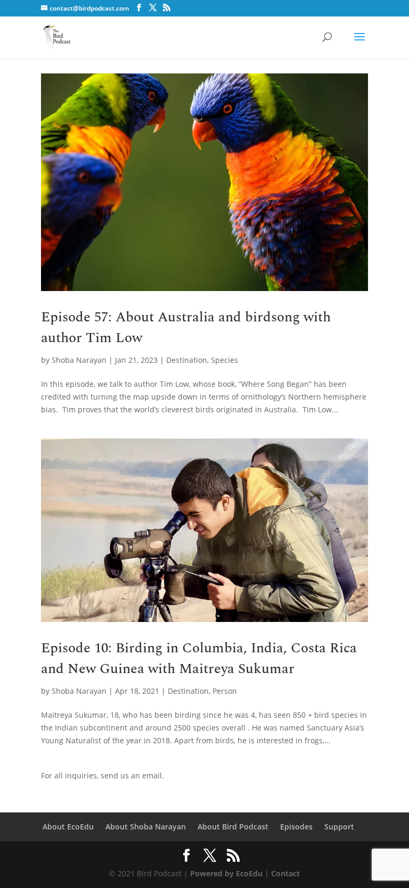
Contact (285, 873)
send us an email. (132, 775)
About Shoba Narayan (145, 826)
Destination (186, 360)
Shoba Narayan (79, 360)
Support (339, 826)
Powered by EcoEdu (226, 873)
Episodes (296, 826)
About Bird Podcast (233, 826)
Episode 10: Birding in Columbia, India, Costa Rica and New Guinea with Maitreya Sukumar (199, 658)
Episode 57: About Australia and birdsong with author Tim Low (186, 327)
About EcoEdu (68, 826)
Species (224, 360)
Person (224, 691)
